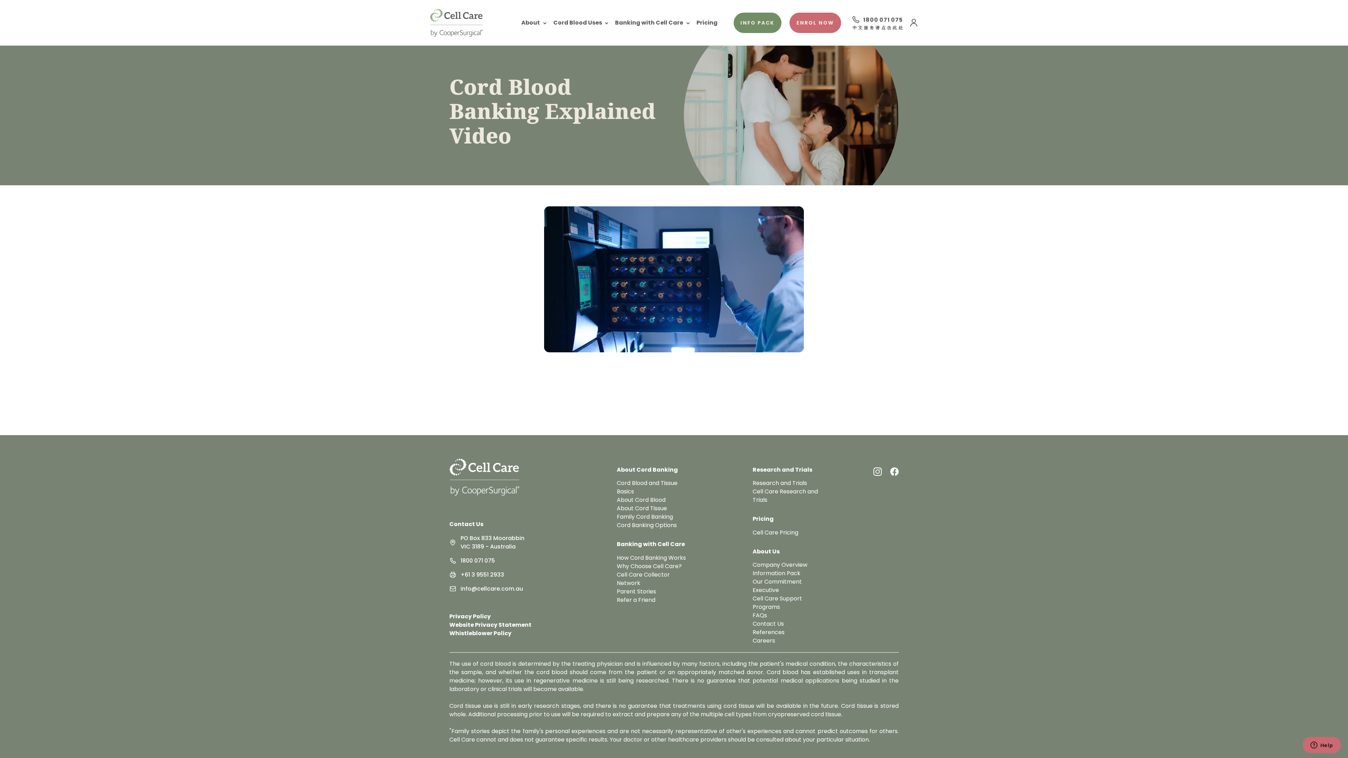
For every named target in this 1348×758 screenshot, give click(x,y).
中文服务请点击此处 (878, 28)
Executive (766, 590)
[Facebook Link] (894, 471)
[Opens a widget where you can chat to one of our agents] (1321, 745)
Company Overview (780, 565)
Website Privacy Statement (490, 625)
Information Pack (776, 573)
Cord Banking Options (647, 525)
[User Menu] (914, 23)
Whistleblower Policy (480, 633)
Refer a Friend (636, 600)
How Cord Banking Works (651, 558)
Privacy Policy (470, 616)
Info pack (757, 22)
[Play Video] (674, 279)
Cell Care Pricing (775, 532)
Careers (764, 641)
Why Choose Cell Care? (649, 566)
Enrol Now (815, 22)
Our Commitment (777, 582)
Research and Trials (780, 483)
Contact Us (466, 524)
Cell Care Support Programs (777, 602)
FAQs (760, 615)
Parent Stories (636, 591)
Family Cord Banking (645, 517)
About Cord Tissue (642, 508)
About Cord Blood (641, 500)
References (769, 632)
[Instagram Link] (877, 471)
